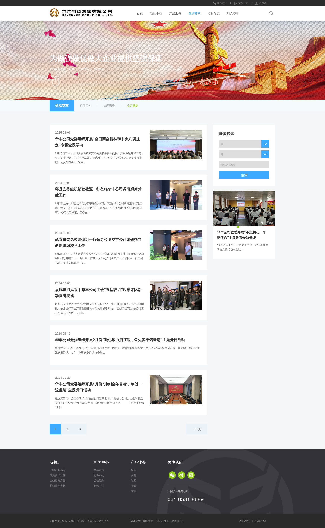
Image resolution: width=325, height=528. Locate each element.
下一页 (197, 429)
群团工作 (85, 105)
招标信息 (214, 13)
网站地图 (244, 521)
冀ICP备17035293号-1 (170, 521)
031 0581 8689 (186, 499)
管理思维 (109, 105)
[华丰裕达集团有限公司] (81, 12)
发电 (133, 475)
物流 (133, 491)
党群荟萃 (194, 13)
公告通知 (99, 480)
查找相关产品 (57, 480)
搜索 (244, 174)
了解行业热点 (57, 470)
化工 (133, 480)
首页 (140, 13)
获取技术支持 (57, 485)
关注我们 (175, 462)
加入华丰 (233, 13)
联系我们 (221, 3)
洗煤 (133, 485)
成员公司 (242, 3)
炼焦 (133, 470)
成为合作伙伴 (57, 475)
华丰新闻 (99, 470)
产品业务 (175, 13)
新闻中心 (156, 13)
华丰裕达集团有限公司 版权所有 (90, 521)
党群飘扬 (132, 105)
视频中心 (99, 485)
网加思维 (135, 521)
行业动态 (99, 475)
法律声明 (260, 521)
